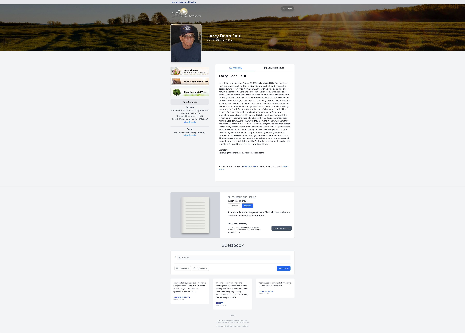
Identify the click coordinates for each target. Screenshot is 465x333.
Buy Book (247, 206)
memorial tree (249, 166)
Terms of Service (239, 322)
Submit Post (283, 268)
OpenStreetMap (235, 326)
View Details (190, 122)
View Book (234, 206)
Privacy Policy (225, 322)
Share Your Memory (282, 228)
